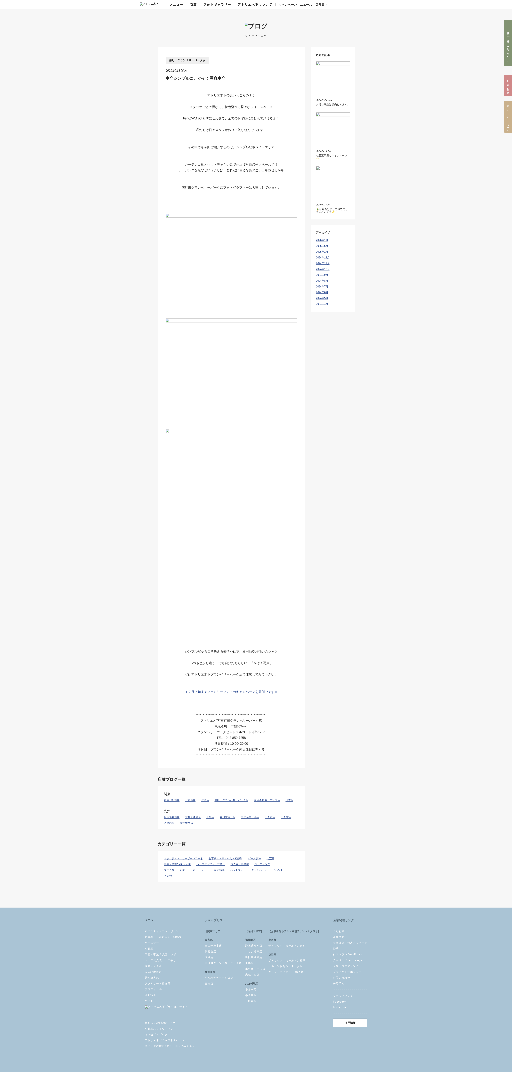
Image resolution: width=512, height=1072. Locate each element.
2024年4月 (322, 303)
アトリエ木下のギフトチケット (165, 1040)
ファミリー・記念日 (175, 870)
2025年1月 (322, 251)
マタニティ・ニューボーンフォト (183, 858)
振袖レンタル (153, 966)
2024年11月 (323, 263)
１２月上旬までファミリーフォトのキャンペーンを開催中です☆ (231, 692)
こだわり (338, 931)
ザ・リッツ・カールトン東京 (287, 945)
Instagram (340, 1007)
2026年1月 (322, 240)
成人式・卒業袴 (240, 864)
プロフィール (153, 989)
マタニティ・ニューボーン (162, 931)
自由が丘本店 (172, 800)
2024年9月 (322, 274)
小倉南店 (286, 817)
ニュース (306, 4)
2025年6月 (322, 245)
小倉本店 (270, 817)
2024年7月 (322, 286)
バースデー (254, 858)
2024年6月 (322, 292)
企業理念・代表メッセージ (350, 943)
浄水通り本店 (172, 817)
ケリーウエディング (346, 966)
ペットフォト (238, 870)
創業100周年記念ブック (160, 1023)
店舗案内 (321, 4)
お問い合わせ (341, 977)
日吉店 (289, 800)
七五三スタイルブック (159, 1028)
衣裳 (193, 4)
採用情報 (350, 1022)
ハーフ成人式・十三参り (210, 864)
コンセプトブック (156, 1034)
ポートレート (201, 870)
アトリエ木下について (255, 4)
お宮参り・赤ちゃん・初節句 (225, 858)
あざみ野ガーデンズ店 (267, 800)
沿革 (336, 948)
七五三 (270, 858)
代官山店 (190, 800)
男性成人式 (152, 977)
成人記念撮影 (153, 972)
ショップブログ (343, 996)
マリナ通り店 (193, 817)
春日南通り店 (227, 817)
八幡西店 (169, 823)
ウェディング (262, 864)
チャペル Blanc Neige (347, 960)
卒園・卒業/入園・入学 (177, 864)
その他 (168, 875)
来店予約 (338, 983)
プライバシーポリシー (347, 972)
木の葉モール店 (250, 817)
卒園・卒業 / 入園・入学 (160, 954)
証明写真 (219, 870)
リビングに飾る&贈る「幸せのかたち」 (170, 1046)
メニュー (176, 4)
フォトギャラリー (217, 4)
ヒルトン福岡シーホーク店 (285, 966)
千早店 (210, 817)
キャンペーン (288, 4)
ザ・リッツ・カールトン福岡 (287, 960)
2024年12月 (323, 257)
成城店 (205, 800)
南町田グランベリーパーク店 (187, 60)
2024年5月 (322, 298)
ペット (149, 1001)
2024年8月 (322, 280)
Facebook (339, 1001)
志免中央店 (186, 823)
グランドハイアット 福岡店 (286, 972)
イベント (278, 870)
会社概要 (338, 937)
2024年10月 (323, 269)
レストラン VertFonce (348, 954)
